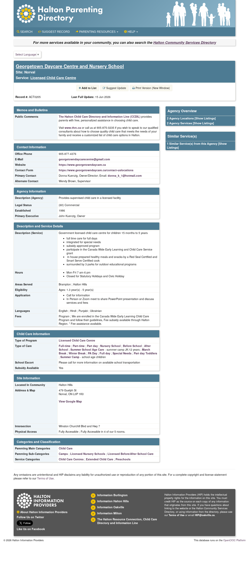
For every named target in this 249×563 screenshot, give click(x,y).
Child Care (66, 448)
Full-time (64, 346)
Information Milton (109, 513)
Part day (92, 346)
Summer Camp (69, 357)
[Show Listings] (205, 118)
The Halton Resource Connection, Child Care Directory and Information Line (127, 521)
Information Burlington (112, 495)
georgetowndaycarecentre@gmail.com (84, 159)
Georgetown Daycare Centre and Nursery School (70, 66)
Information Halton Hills (113, 501)
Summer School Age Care (87, 349)
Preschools (123, 459)
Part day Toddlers (145, 353)
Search (25, 31)
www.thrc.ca (73, 128)
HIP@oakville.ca (205, 515)
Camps (63, 454)
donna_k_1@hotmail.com (125, 175)
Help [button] (131, 31)
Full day (105, 353)
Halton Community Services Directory (184, 42)
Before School (132, 346)
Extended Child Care (99, 459)
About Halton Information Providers (43, 512)
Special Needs (122, 353)
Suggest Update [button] (115, 88)
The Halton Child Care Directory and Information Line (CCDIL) (99, 116)
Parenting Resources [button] (97, 31)
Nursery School (110, 346)
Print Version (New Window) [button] (152, 88)
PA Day (92, 353)
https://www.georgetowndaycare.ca (82, 165)
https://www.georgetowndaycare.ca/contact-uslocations (96, 170)
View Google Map (70, 401)
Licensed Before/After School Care (130, 454)
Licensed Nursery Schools (87, 454)
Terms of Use (45, 478)
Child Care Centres (71, 459)
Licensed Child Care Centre (53, 77)
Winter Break (77, 353)
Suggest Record (55, 31)
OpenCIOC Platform (234, 540)
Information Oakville (110, 507)
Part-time (79, 346)
